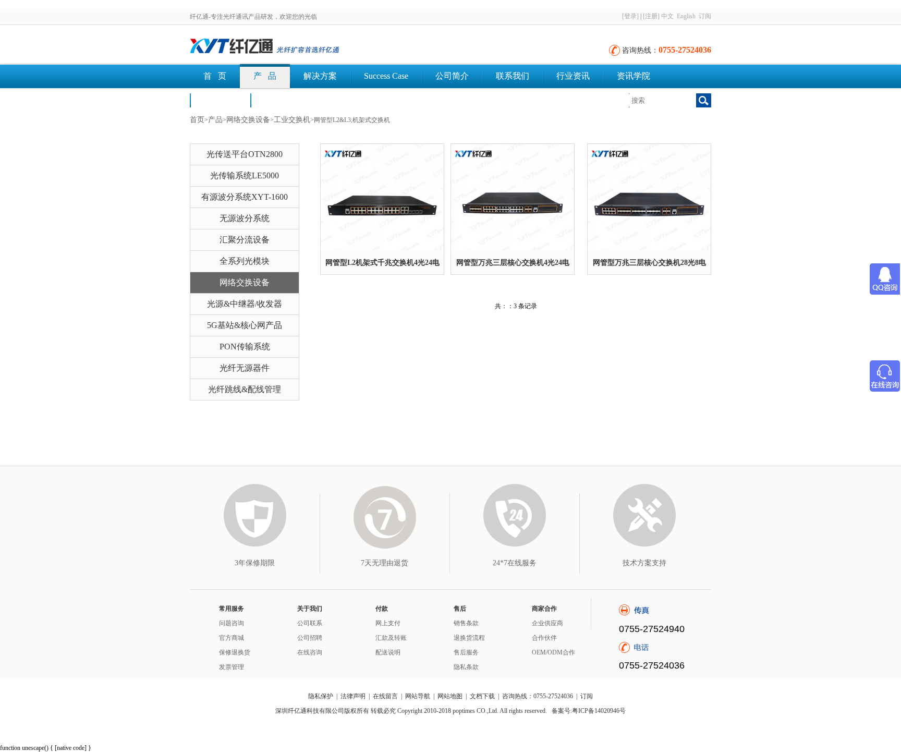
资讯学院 (633, 75)
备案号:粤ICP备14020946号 (589, 710)
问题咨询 (231, 623)
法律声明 (353, 696)
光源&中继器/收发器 (244, 303)
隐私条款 (466, 667)
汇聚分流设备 (245, 239)
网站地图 (449, 696)
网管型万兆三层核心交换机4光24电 (512, 262)
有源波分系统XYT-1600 (244, 196)
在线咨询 (309, 652)
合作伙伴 (544, 637)
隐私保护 (320, 696)
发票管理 (231, 667)
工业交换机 (292, 120)
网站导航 (417, 696)
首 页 (214, 75)
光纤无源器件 (245, 367)
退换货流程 (469, 637)
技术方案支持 (644, 563)
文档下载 (280, 99)
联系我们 (512, 75)
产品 (215, 120)
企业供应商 (547, 623)
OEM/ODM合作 (553, 652)
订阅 (705, 16)
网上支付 (387, 623)
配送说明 (387, 652)
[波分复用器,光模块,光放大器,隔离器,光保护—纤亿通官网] (304, 47)
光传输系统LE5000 (244, 175)
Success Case (386, 75)
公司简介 (452, 75)
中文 (667, 16)
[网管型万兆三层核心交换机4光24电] (512, 197)
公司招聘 (309, 637)
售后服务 (466, 652)
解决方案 (320, 75)
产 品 (264, 75)
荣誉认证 (220, 99)
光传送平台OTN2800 (244, 154)
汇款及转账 (391, 637)
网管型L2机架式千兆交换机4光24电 (382, 262)
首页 (197, 120)
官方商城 (231, 637)
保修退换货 (234, 652)
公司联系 (309, 623)
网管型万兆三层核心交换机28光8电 (649, 262)
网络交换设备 (248, 120)
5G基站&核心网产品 (244, 325)
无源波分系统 (245, 218)
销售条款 (466, 623)
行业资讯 (573, 75)
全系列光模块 (245, 261)
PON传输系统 (245, 346)
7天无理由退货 (384, 563)
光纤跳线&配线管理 (244, 389)
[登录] (630, 16)
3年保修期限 (255, 563)
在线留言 (385, 696)
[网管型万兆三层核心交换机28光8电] (649, 197)
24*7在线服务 (515, 563)
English (686, 16)
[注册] (651, 16)
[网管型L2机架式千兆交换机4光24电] (382, 197)
